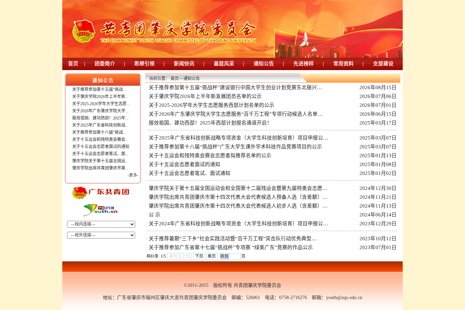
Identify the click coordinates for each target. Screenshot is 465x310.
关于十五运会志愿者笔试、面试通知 (189, 173)
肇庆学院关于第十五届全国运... (100, 161)
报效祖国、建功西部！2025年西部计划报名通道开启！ (210, 123)
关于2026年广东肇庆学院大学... (100, 111)
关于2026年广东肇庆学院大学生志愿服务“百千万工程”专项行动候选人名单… (236, 114)
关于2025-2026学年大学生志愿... (101, 103)
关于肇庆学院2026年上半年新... (100, 96)
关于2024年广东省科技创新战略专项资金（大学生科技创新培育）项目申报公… (238, 223)
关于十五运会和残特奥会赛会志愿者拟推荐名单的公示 (210, 155)
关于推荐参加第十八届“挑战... (99, 132)
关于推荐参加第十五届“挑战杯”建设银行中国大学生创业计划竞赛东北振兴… (235, 87)
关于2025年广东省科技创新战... (100, 125)
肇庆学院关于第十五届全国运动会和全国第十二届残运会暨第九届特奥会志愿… (238, 188)
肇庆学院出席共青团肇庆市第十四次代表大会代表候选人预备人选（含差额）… (238, 197)
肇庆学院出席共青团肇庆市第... (100, 168)
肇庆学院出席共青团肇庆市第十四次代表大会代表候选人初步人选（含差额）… (238, 206)
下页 (199, 256)
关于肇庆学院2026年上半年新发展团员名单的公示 (205, 96)
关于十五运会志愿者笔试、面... (100, 153)
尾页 (212, 256)
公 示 (154, 214)
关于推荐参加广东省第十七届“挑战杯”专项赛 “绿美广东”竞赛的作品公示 (231, 247)
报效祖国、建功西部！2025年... (100, 118)
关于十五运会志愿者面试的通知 (100, 146)
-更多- (133, 175)
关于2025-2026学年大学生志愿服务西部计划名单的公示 (211, 105)
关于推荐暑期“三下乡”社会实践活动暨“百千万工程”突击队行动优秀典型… (233, 238)
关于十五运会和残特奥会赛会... (100, 139)
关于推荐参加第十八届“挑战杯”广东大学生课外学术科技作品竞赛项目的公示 (235, 146)
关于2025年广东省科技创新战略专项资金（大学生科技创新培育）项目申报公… (238, 138)
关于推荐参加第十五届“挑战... (99, 89)
